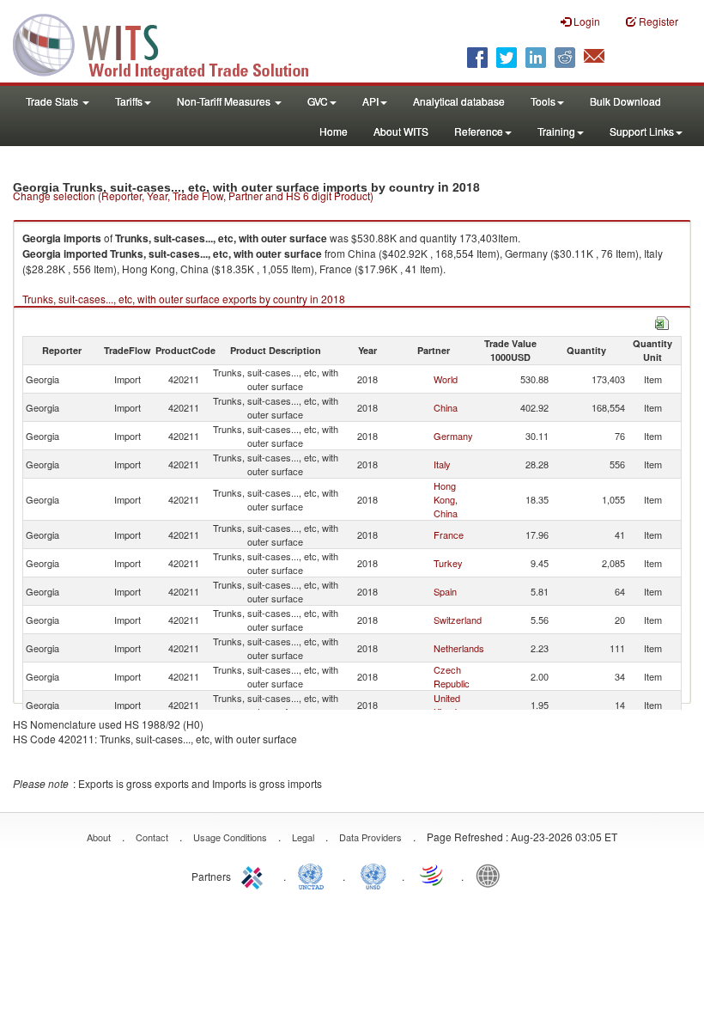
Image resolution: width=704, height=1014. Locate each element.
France (449, 534)
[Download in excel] (662, 321)
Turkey (448, 563)
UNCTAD (314, 875)
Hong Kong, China (446, 499)
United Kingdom (452, 704)
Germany (453, 436)
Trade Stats (53, 101)
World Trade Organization (433, 875)
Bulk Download (625, 101)
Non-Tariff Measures (225, 101)
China (446, 407)
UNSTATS (373, 875)
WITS (171, 43)
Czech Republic (452, 676)
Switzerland (458, 619)
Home (333, 131)
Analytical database (459, 101)
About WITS (400, 131)
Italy (442, 464)
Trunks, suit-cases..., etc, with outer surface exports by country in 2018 (183, 298)
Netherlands (459, 648)
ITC (255, 875)
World (446, 379)
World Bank (492, 875)
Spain (445, 591)
